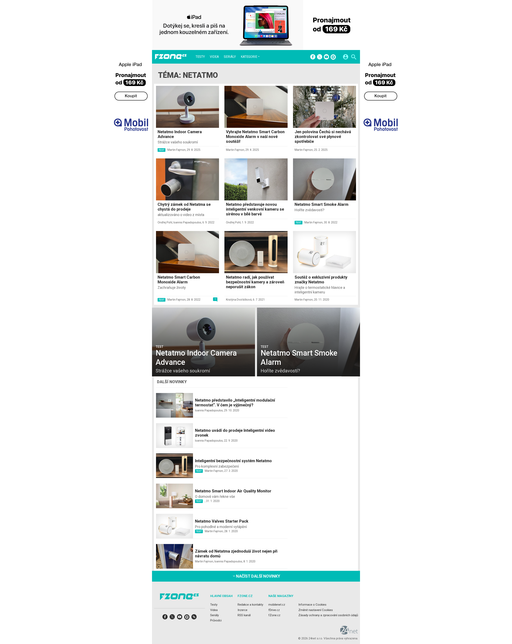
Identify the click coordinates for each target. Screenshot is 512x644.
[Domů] (171, 57)
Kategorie (249, 56)
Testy (200, 56)
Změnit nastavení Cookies (315, 610)
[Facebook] (313, 57)
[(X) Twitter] (319, 57)
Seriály (230, 56)
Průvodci (216, 620)
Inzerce (242, 610)
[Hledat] (354, 57)
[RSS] (194, 618)
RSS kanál (244, 615)
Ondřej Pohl (165, 222)
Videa (214, 56)
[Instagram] (333, 57)
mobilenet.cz (276, 604)
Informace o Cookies (312, 604)
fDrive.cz (274, 610)
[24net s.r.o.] (349, 633)
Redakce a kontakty (250, 604)
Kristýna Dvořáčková (239, 299)
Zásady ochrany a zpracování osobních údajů (328, 615)
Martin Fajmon (176, 149)
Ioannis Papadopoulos (187, 222)
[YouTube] (326, 57)
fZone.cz (274, 615)
